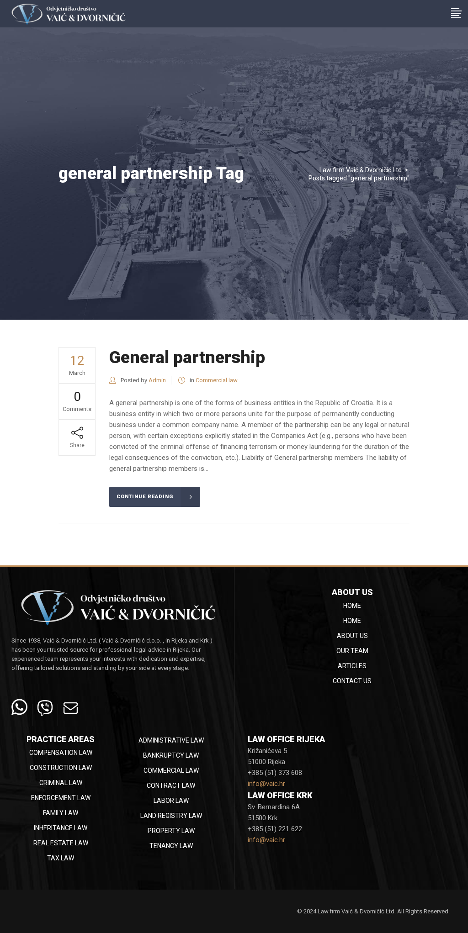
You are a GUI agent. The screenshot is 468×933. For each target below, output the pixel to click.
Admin (157, 380)
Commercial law (217, 380)
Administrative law (171, 740)
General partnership (187, 357)
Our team (352, 650)
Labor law (171, 800)
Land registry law (171, 815)
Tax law (60, 858)
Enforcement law (60, 797)
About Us (352, 635)
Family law (60, 813)
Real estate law (60, 843)
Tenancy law (171, 845)
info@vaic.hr (266, 784)
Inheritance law (60, 828)
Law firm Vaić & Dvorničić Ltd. (361, 170)
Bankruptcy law (171, 755)
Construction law (61, 767)
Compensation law (60, 752)
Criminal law (60, 782)
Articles (352, 665)
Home (352, 605)
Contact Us (352, 681)
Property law (171, 830)
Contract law (171, 785)
